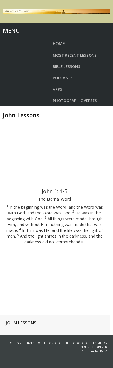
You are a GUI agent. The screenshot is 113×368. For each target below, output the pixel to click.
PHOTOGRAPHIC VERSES (75, 100)
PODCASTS (63, 77)
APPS (57, 89)
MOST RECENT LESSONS (75, 55)
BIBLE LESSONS (66, 66)
